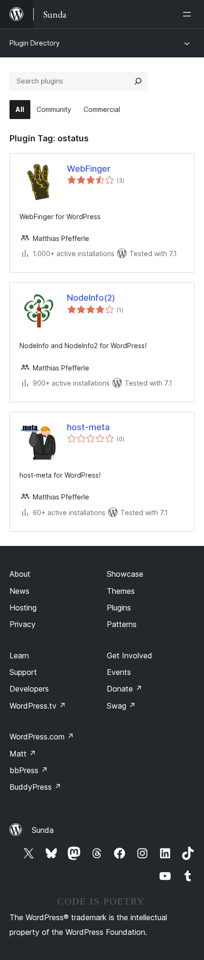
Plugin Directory (34, 43)
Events (119, 672)
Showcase (125, 574)
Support (23, 672)
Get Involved (129, 655)
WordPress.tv (37, 706)
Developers (29, 688)
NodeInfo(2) (91, 298)
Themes (121, 591)
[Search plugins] (138, 81)
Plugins (119, 607)
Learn (19, 655)
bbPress (28, 770)
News (19, 591)
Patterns (122, 624)
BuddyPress (35, 787)
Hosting (23, 607)
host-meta (88, 427)
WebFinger (89, 169)
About (19, 574)
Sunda (43, 830)
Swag (121, 706)
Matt (22, 753)
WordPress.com (41, 736)
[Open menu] (189, 14)
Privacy (22, 624)
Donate (124, 688)
